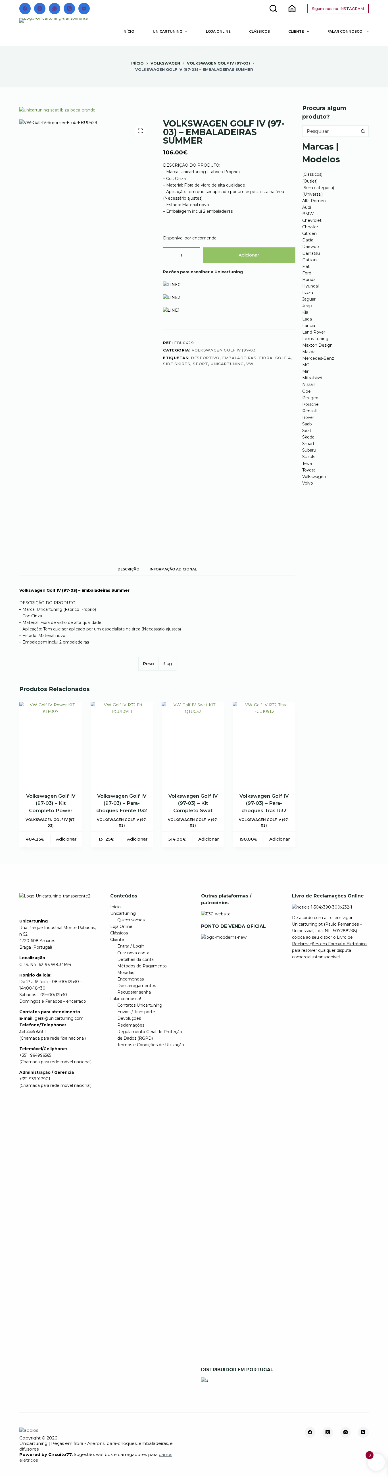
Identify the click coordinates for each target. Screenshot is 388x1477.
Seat (306, 430)
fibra (265, 357)
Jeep (307, 305)
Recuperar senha (134, 992)
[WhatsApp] (54, 8)
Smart (308, 443)
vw (249, 363)
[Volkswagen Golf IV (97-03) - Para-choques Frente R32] (122, 743)
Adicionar (249, 255)
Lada (307, 319)
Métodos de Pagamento (142, 966)
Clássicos (259, 31)
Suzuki (308, 456)
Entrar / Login (130, 946)
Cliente (296, 31)
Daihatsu (311, 253)
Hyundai (310, 286)
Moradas (125, 972)
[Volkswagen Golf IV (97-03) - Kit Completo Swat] (193, 743)
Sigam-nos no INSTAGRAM (338, 8)
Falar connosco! (345, 31)
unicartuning (227, 363)
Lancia (308, 325)
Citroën (309, 233)
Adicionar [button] (66, 839)
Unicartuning (167, 31)
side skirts (176, 363)
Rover (308, 417)
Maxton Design (317, 345)
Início (128, 31)
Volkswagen (314, 476)
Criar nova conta (133, 952)
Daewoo (310, 246)
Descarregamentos (136, 985)
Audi (306, 207)
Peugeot (311, 397)
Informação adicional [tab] (173, 569)
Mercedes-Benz (318, 358)
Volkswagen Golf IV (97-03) (224, 350)
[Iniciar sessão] (292, 8)
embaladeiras (239, 357)
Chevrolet (312, 220)
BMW (308, 213)
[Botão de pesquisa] (363, 131)
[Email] (84, 8)
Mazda (309, 351)
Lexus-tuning (315, 338)
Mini (306, 371)
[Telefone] (69, 8)
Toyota (309, 470)
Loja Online (218, 31)
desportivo (205, 357)
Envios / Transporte (136, 1011)
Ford (306, 273)
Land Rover (313, 332)
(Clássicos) (312, 174)
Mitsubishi (312, 377)
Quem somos (131, 919)
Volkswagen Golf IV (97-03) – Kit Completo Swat (193, 803)
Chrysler (310, 226)
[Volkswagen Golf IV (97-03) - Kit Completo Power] (50, 743)
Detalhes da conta (135, 959)
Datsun (309, 259)
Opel (307, 391)
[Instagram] (39, 8)
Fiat (306, 266)
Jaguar (309, 299)
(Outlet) (310, 181)
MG (305, 364)
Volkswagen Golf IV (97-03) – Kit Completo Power (50, 803)
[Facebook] (25, 8)
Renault (310, 410)
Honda (309, 279)
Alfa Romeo (314, 200)
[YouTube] (363, 1432)
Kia (305, 312)
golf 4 (283, 357)
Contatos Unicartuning (139, 1005)
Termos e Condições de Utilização (150, 1044)
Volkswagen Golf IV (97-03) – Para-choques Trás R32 (264, 803)
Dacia (307, 240)
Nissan (308, 384)
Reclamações (130, 1025)
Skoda (308, 437)
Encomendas (130, 979)
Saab (307, 424)
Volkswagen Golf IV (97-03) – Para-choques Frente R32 (121, 803)
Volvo (307, 483)
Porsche (310, 404)
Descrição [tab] (128, 569)
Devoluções (129, 1018)
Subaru (309, 450)
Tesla (307, 463)
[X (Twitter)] (327, 1432)
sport (200, 363)
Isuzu (307, 292)
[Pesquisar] (273, 8)
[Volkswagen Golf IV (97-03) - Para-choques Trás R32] (264, 743)
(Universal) (312, 194)
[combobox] (330, 131)
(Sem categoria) (318, 187)
